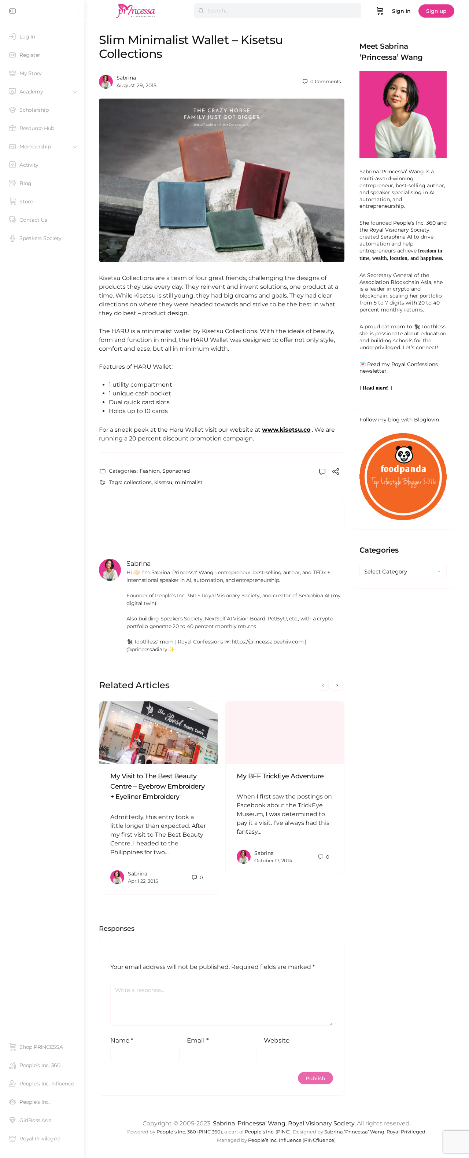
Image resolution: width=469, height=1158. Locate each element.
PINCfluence (319, 1140)
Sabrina (126, 77)
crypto (401, 288)
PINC (283, 1132)
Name (121, 1040)
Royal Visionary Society (399, 229)
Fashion (150, 471)
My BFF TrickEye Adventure (280, 776)
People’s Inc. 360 (414, 223)
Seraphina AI (396, 236)
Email (198, 1040)
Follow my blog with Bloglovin (399, 419)
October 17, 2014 (273, 860)
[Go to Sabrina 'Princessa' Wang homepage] (135, 10)
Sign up (436, 11)
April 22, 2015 (143, 881)
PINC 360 (210, 1132)
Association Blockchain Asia (395, 282)
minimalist (189, 482)
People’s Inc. (259, 1132)
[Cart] (380, 11)
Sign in (401, 11)
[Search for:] (277, 10)
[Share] (335, 472)
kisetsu (163, 482)
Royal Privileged (406, 1132)
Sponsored (176, 471)
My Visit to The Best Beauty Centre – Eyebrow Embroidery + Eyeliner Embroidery (157, 786)
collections (138, 482)
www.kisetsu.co (286, 429)
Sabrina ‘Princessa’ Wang (249, 1123)
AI (432, 192)
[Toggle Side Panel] (12, 11)
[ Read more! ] (375, 388)
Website (276, 1040)
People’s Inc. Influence (275, 1140)
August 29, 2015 (136, 85)
